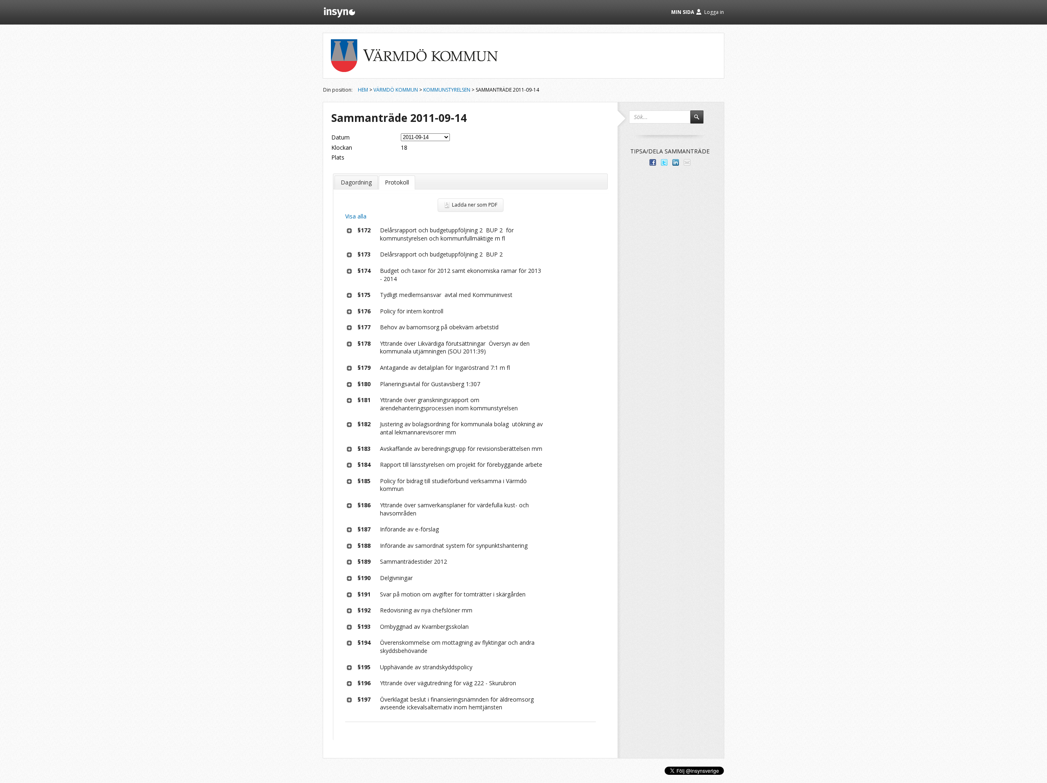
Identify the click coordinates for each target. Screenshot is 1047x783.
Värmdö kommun (395, 89)
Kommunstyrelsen (446, 89)
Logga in (714, 12)
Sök (700, 120)
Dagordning (356, 182)
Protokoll (397, 182)
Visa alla (355, 216)
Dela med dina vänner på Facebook (652, 162)
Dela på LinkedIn (675, 162)
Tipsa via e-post (687, 162)
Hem (363, 89)
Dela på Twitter (664, 162)
